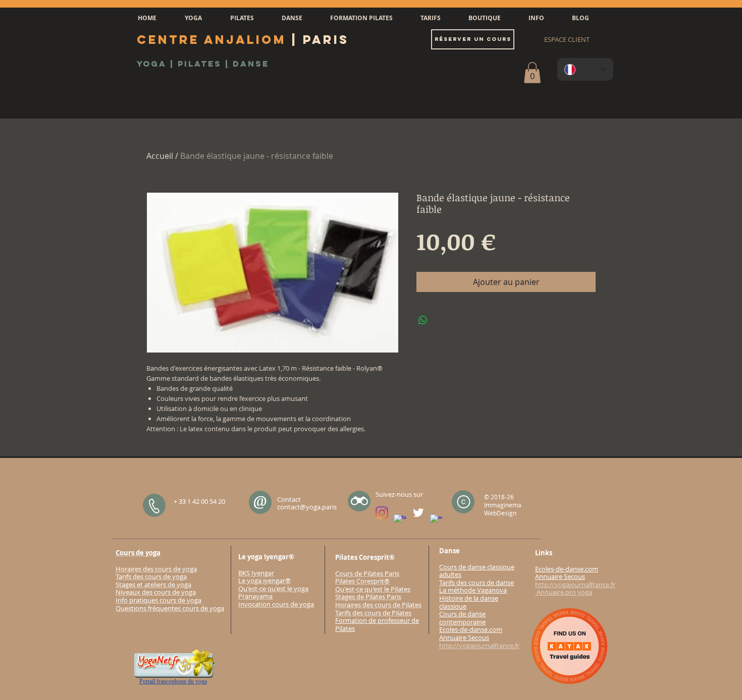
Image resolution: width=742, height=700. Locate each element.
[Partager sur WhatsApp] (423, 320)
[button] (193, 18)
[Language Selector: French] (585, 69)
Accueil (159, 155)
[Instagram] (382, 512)
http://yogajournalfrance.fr (479, 645)
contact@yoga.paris (307, 506)
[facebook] (400, 520)
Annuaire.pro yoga (563, 592)
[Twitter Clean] (418, 512)
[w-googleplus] (436, 520)
